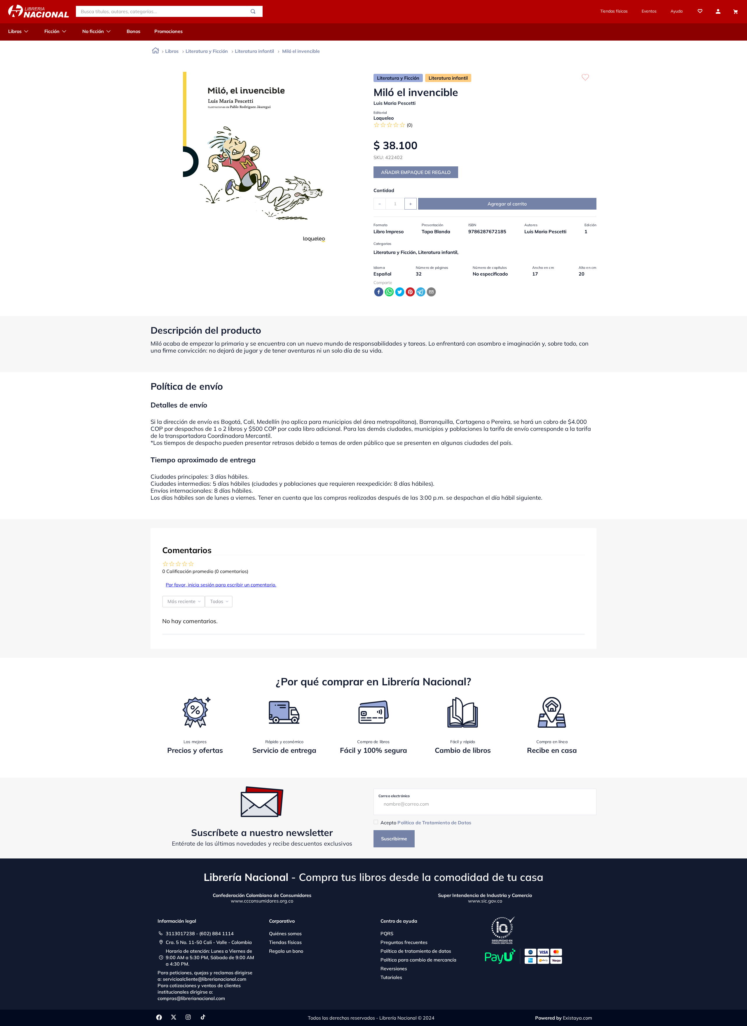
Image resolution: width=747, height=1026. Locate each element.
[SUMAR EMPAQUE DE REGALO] (416, 172)
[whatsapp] (389, 292)
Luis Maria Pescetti (395, 103)
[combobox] (169, 11)
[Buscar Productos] (254, 11)
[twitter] (399, 292)
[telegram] (420, 292)
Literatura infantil (254, 51)
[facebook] (378, 292)
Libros (172, 51)
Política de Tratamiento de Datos (434, 822)
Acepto (426, 822)
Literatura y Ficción (207, 51)
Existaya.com (577, 1018)
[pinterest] (410, 292)
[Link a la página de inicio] (155, 51)
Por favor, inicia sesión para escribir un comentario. (221, 585)
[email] (431, 292)
